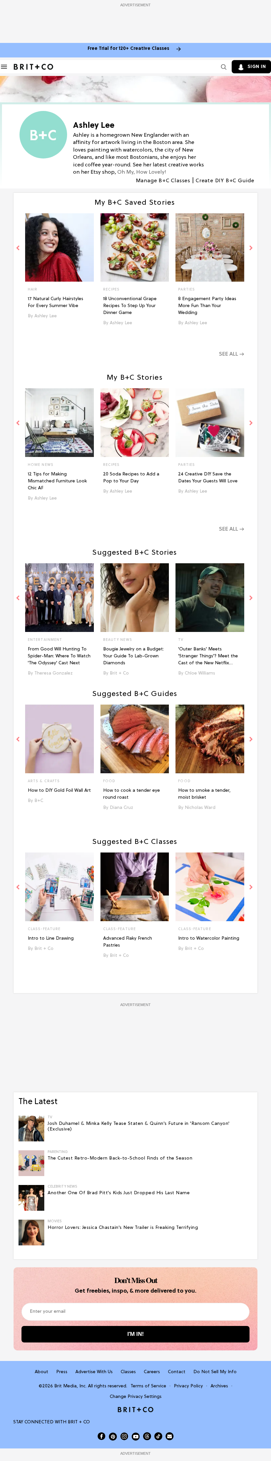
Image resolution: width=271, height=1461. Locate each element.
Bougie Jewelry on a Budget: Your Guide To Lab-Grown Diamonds (133, 656)
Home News (41, 465)
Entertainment (45, 640)
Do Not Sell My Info (215, 1372)
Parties (186, 290)
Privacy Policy (188, 1386)
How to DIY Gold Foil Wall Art (59, 790)
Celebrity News (62, 1187)
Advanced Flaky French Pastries (127, 942)
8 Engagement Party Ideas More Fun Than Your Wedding (207, 305)
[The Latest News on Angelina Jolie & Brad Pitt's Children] (31, 1198)
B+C (38, 800)
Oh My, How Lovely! (141, 172)
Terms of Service (148, 1386)
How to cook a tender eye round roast (131, 794)
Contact (176, 1372)
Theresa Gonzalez (53, 673)
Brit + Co (119, 673)
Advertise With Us (94, 1372)
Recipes (111, 290)
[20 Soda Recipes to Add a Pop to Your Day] (134, 422)
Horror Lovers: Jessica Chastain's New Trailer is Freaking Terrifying (123, 1227)
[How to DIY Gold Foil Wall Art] (59, 739)
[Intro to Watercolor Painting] (209, 886)
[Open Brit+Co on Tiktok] (158, 1436)
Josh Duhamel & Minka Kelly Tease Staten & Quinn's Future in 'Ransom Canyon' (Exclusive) (139, 1126)
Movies (55, 1221)
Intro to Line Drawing (51, 938)
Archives (219, 1386)
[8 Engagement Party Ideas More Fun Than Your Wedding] (209, 247)
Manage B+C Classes (163, 181)
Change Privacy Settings (136, 1396)
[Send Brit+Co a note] (170, 1436)
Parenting (58, 1152)
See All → (231, 354)
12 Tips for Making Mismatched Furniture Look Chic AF (57, 481)
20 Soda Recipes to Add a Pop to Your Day (131, 478)
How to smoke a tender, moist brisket (204, 794)
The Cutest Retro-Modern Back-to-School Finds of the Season (120, 1158)
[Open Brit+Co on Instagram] (124, 1436)
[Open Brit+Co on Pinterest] (113, 1436)
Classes (128, 1372)
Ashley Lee (45, 316)
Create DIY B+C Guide (225, 181)
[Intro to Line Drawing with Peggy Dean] (59, 886)
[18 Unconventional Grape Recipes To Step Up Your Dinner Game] (134, 247)
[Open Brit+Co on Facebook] (101, 1436)
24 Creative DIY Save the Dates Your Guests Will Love (208, 478)
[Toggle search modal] (222, 67)
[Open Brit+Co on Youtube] (136, 1436)
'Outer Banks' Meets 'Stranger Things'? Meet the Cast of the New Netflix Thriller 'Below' (208, 657)
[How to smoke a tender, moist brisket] (209, 739)
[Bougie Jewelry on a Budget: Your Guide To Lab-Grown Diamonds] (134, 597)
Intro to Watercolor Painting (208, 938)
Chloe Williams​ (200, 673)
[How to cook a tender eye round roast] (134, 739)
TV (180, 640)
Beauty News (117, 640)
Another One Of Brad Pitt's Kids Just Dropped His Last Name (119, 1193)
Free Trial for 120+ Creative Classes (128, 48)
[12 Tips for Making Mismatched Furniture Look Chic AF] (59, 422)
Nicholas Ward (200, 807)
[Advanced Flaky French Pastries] (134, 886)
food (109, 781)
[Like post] (86, 290)
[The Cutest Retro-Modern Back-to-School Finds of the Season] (31, 1163)
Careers (152, 1372)
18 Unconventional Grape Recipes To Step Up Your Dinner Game (130, 305)
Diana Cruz (121, 807)
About (41, 1372)
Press (61, 1372)
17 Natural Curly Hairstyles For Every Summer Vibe (55, 302)
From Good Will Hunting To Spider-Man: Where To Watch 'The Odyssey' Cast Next (59, 656)
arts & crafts (44, 781)
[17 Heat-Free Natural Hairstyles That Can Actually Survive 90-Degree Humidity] (59, 247)
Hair (32, 290)
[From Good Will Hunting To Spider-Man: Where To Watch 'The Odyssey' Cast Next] (59, 597)
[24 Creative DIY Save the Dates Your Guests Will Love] (209, 422)
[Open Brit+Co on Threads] (147, 1436)
